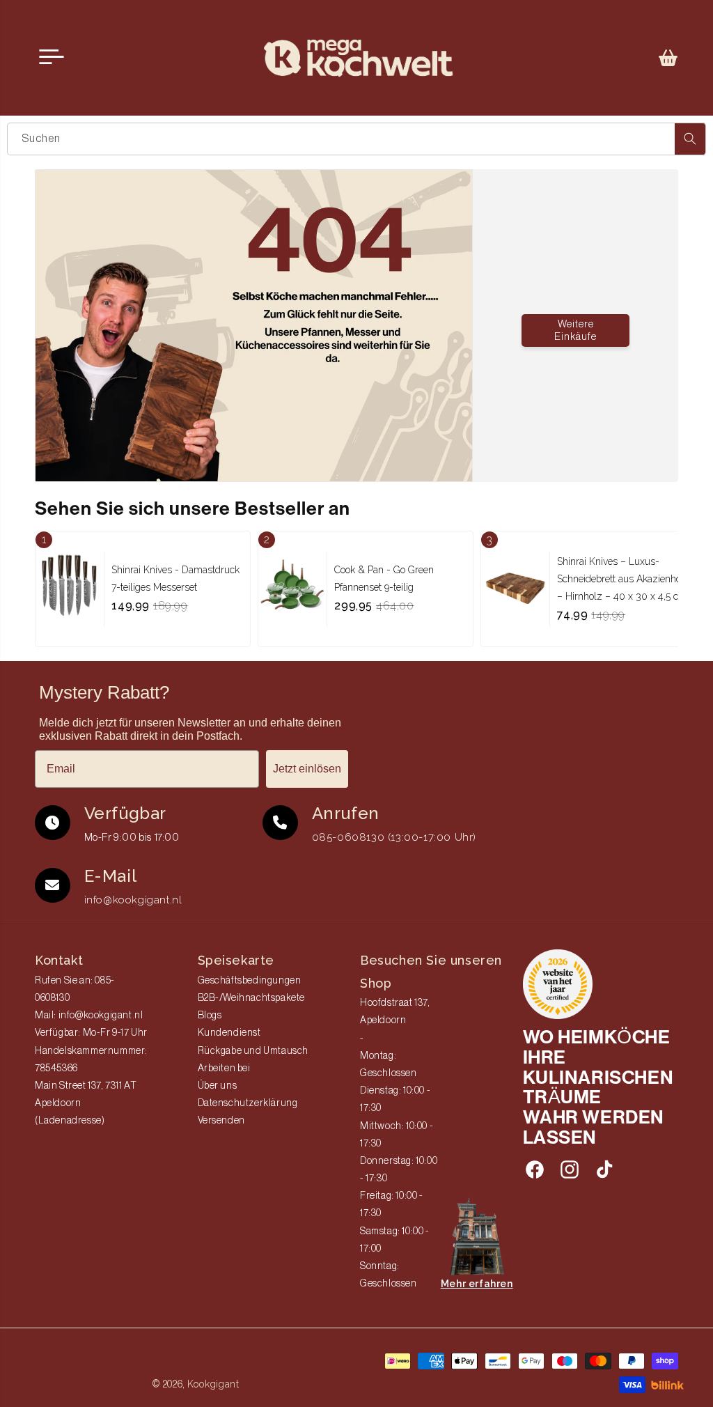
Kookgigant (213, 1384)
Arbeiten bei (224, 1068)
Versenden (221, 1121)
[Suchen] (690, 139)
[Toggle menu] (51, 57)
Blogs (210, 1015)
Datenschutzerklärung (248, 1103)
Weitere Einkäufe (575, 330)
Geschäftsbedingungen (249, 981)
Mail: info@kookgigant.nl (89, 1015)
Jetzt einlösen (307, 769)
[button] (668, 57)
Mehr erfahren (477, 1283)
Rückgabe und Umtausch (253, 1051)
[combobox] (356, 139)
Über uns (217, 1086)
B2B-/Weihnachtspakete (252, 998)
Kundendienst (229, 1033)
